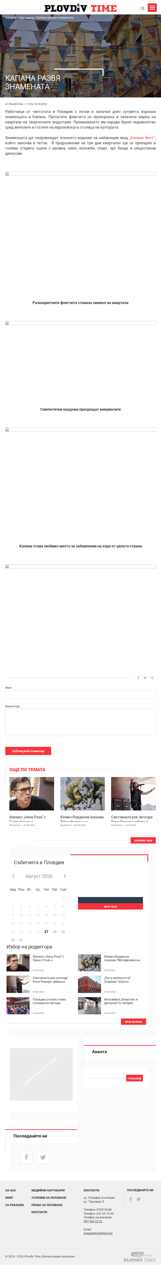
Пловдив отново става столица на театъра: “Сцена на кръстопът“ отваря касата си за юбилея (49, 1001)
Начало (11, 18)
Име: (8, 687)
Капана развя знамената (55, 17)
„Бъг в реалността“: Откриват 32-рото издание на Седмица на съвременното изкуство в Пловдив (121, 980)
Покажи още (143, 840)
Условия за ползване (48, 1197)
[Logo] (80, 7)
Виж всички (133, 1021)
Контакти (39, 1212)
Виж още (110, 906)
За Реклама (14, 1205)
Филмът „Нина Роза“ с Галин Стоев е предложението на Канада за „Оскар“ (27, 818)
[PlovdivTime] (143, 1254)
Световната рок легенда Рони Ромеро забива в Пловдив (131, 818)
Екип (9, 1197)
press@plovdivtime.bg (98, 1233)
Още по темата (27, 769)
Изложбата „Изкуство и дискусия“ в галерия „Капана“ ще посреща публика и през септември (121, 1001)
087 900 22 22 (93, 1221)
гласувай (134, 1078)
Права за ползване (46, 1205)
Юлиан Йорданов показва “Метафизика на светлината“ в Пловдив (82, 818)
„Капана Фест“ (142, 137)
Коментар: (12, 706)
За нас (10, 1190)
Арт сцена (26, 18)
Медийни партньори (48, 1190)
